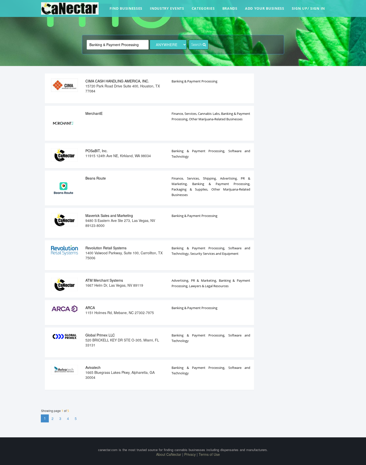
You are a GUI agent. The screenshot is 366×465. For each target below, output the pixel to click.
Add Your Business (264, 8)
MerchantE (94, 113)
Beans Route (95, 178)
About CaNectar (168, 454)
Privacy (190, 454)
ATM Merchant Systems (104, 280)
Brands (230, 8)
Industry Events (167, 8)
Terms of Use (209, 454)
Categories (203, 8)
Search (197, 45)
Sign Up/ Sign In (308, 8)
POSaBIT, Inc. (96, 150)
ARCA (90, 307)
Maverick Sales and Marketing (109, 215)
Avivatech (93, 367)
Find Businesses (126, 8)
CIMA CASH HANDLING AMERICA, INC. (117, 80)
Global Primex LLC (100, 334)
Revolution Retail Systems (105, 247)
